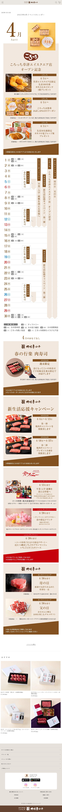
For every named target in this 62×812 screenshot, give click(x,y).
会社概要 (16, 798)
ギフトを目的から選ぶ (7, 750)
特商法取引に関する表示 (46, 792)
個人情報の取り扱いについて (16, 792)
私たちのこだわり (6, 764)
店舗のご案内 (46, 795)
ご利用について (5, 768)
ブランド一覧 (5, 754)
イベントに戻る (31, 644)
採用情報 (46, 798)
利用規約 (16, 795)
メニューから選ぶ (6, 759)
